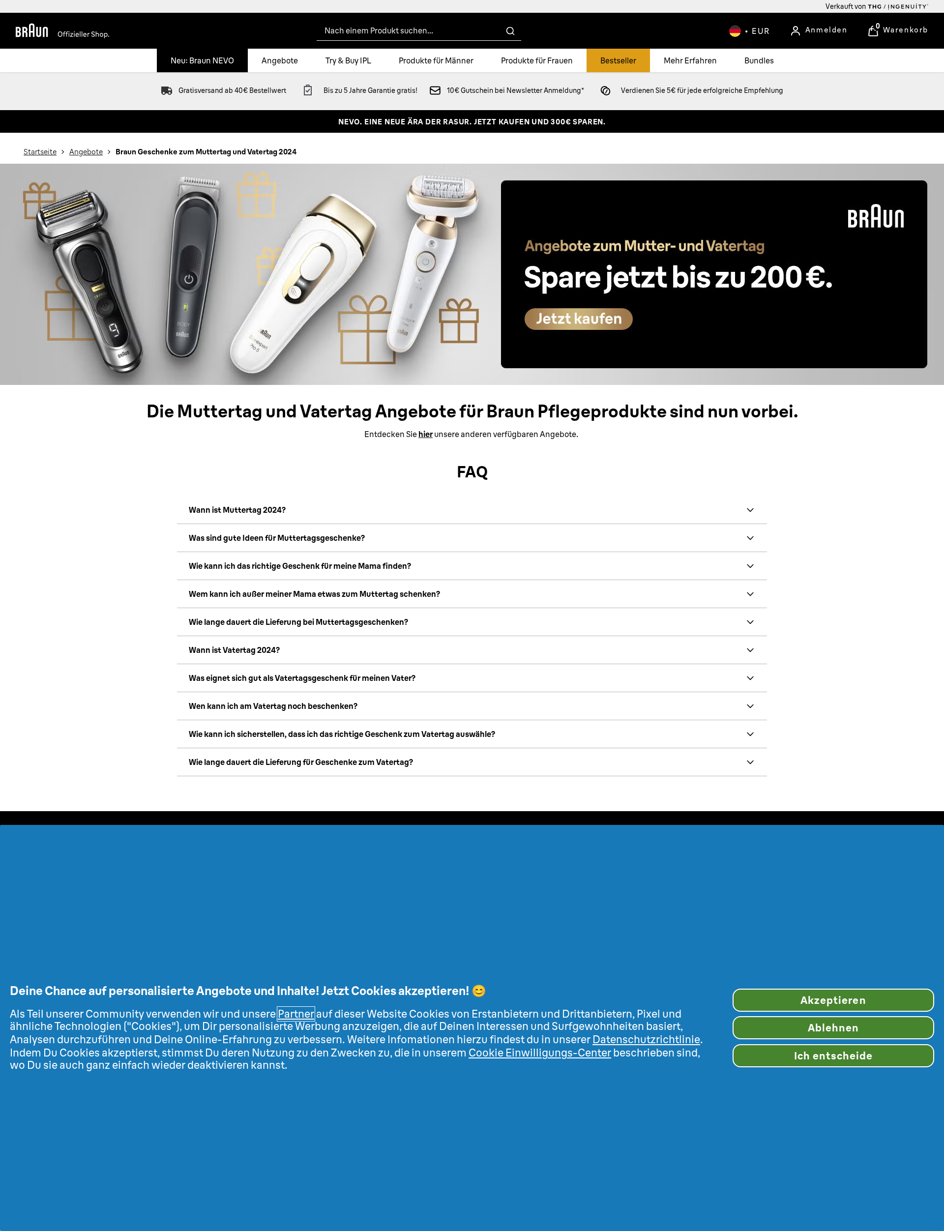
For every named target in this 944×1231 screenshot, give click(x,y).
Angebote (86, 151)
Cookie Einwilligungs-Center (540, 1052)
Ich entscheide (833, 1056)
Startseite (40, 151)
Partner (296, 1014)
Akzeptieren (833, 1000)
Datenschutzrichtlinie (646, 1039)
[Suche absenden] (510, 31)
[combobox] (419, 31)
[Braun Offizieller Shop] (62, 31)
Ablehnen (833, 1028)
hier (425, 434)
